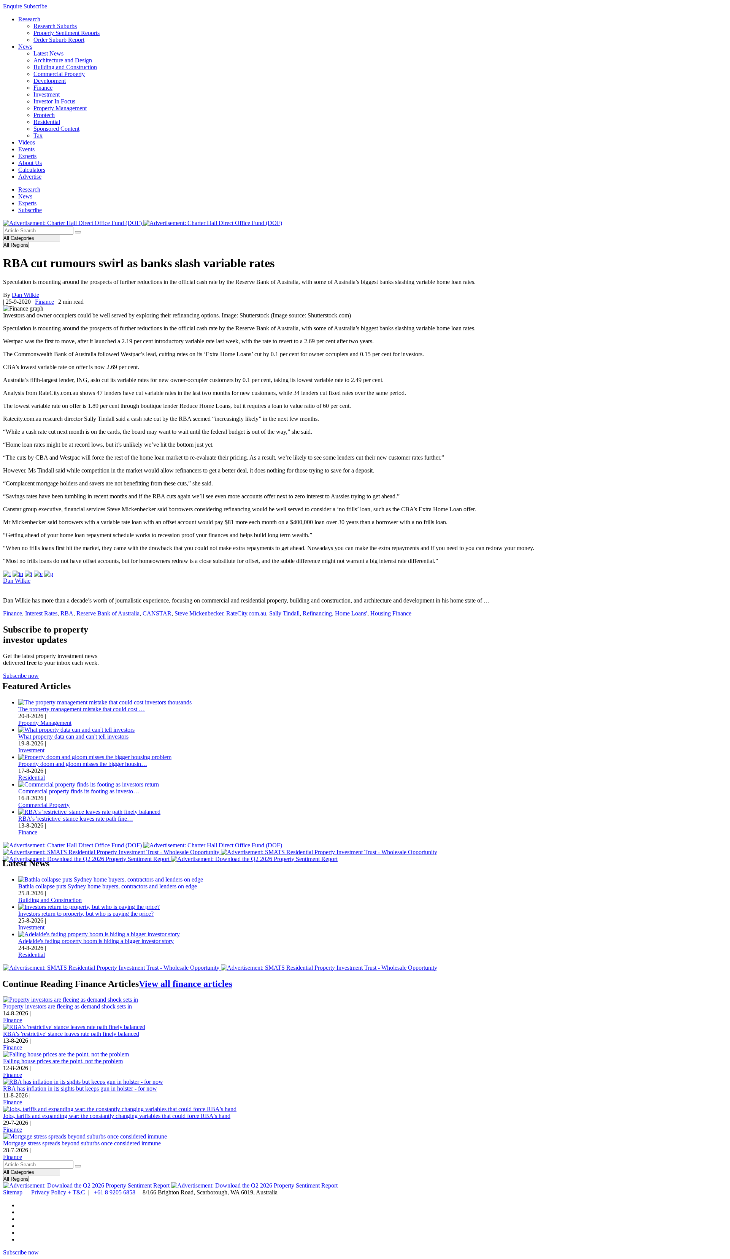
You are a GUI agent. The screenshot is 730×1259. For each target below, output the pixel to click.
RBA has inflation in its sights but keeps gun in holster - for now (80, 1088)
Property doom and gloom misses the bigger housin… (82, 764)
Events (26, 149)
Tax (38, 135)
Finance (42, 87)
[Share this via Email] (38, 574)
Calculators (31, 169)
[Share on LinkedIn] (18, 574)
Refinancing (317, 613)
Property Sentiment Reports (66, 33)
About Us (30, 163)
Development (49, 81)
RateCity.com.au (246, 613)
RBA (66, 613)
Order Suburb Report (58, 39)
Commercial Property (59, 74)
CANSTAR (157, 613)
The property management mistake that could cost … (81, 709)
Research (29, 19)
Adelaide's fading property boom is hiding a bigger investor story (96, 941)
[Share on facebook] (7, 574)
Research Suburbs (55, 26)
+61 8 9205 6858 (114, 1192)
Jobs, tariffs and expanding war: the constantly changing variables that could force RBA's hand (116, 1116)
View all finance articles (185, 984)
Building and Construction (65, 67)
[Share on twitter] (28, 574)
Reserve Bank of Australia (108, 613)
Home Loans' (351, 613)
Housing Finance (390, 613)
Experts (27, 156)
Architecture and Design (62, 60)
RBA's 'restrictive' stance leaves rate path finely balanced (71, 1034)
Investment (46, 94)
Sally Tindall (284, 613)
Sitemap (12, 1192)
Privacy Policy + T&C (58, 1192)
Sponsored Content (56, 128)
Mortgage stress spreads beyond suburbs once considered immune (82, 1143)
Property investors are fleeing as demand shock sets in (67, 1006)
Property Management (60, 108)
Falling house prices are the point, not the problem (63, 1061)
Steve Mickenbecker (199, 613)
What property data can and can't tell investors (73, 736)
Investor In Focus (54, 101)
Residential (46, 122)
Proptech (44, 115)
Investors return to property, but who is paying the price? (86, 913)
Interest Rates (41, 613)
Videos (26, 142)
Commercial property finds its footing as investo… (78, 791)
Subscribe (35, 6)
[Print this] (48, 574)
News (25, 46)
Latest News (48, 53)
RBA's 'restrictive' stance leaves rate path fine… (75, 818)
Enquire (12, 6)
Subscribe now (21, 675)
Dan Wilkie (25, 295)
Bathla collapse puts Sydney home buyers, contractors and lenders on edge (107, 886)
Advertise (29, 176)
